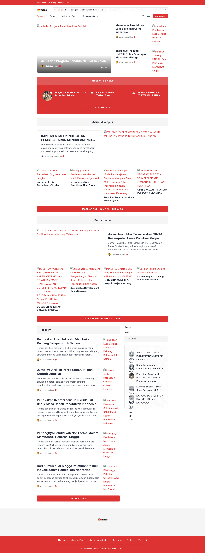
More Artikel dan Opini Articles (102, 209)
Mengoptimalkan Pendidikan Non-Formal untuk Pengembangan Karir (85, 184)
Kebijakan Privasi (77, 540)
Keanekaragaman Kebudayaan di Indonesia (149, 367)
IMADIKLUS (102, 549)
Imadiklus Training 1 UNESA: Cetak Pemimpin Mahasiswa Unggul (131, 54)
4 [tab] (106, 107)
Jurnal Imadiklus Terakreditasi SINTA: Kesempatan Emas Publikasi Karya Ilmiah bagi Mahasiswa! (135, 236)
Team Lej (52, 2)
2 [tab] (98, 107)
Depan (40, 16)
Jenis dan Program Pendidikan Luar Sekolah (73, 61)
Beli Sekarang (160, 16)
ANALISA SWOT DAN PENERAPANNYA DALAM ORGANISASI (149, 356)
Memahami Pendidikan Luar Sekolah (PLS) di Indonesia (130, 28)
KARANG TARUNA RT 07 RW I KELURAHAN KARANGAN (149, 94)
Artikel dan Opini (69, 16)
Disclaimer (118, 540)
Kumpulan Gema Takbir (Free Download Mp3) (105, 94)
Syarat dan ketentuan (99, 540)
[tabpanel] (61, 96)
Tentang (53, 16)
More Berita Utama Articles (102, 318)
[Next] (165, 10)
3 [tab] (102, 107)
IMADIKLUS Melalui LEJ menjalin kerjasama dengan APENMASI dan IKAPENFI (119, 282)
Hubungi (62, 540)
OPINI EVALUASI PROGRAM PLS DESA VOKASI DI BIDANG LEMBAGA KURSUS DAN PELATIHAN (152, 191)
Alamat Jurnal (63, 2)
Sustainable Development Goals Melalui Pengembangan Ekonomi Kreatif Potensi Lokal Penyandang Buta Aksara (84, 290)
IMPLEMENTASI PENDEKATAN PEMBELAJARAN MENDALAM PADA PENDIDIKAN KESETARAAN (67, 138)
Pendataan (41, 2)
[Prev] (163, 10)
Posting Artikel (89, 16)
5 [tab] (109, 107)
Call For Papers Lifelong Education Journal (150, 278)
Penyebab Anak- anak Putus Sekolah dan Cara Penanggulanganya (106, 10)
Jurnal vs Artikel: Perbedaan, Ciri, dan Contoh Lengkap (48, 184)
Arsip (127, 332)
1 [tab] (95, 107)
